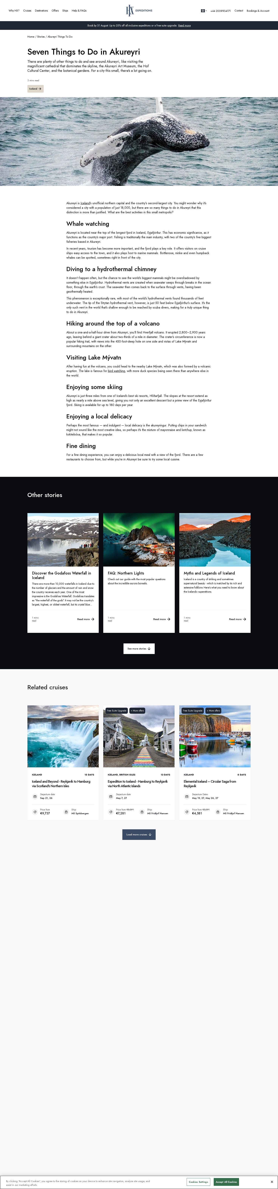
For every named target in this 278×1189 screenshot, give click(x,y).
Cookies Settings (198, 1182)
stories (41, 37)
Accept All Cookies (226, 1182)
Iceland (33, 88)
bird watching (116, 371)
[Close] (272, 1182)
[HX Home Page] (139, 10)
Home (30, 37)
